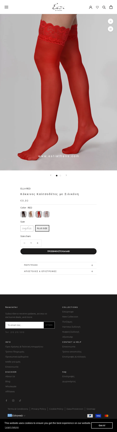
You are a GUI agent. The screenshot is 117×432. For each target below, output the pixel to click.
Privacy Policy (38, 409)
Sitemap (91, 409)
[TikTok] (20, 400)
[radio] (23, 214)
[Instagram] (13, 400)
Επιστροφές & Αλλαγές (74, 356)
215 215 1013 (18, 332)
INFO (8, 342)
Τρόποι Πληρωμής (14, 351)
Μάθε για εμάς (13, 361)
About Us (10, 376)
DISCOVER (11, 372)
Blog (7, 381)
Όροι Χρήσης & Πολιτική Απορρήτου (24, 346)
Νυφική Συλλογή (70, 331)
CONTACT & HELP (71, 342)
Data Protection (75, 409)
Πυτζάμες (67, 321)
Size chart (25, 236)
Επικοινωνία (11, 366)
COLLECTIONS (70, 307)
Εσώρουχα (67, 311)
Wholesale (10, 386)
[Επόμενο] (66, 175)
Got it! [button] (102, 425)
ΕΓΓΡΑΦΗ (49, 325)
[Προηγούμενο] (50, 175)
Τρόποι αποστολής (72, 351)
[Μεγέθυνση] (110, 21)
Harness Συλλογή (71, 326)
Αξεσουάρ (67, 336)
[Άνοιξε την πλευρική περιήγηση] (6, 7)
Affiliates (10, 391)
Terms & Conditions (18, 409)
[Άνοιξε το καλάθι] (111, 7)
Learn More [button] (12, 427)
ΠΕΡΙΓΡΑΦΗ (31, 265)
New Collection (70, 316)
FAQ (64, 372)
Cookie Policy (56, 409)
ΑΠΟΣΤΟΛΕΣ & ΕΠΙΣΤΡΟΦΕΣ (40, 271)
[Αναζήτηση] (104, 7)
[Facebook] (6, 400)
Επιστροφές (68, 376)
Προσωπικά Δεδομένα (16, 356)
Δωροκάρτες (69, 381)
